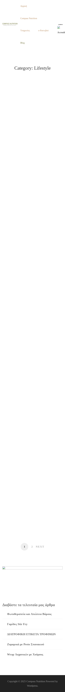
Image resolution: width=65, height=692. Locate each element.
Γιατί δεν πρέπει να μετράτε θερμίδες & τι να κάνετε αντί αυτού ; (31, 358)
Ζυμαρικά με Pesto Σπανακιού (25, 644)
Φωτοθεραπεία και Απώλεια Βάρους (29, 135)
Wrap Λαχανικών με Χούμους (25, 654)
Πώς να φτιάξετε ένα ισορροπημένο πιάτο (29, 462)
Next (40, 546)
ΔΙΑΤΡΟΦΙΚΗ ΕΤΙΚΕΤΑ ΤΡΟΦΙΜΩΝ (31, 634)
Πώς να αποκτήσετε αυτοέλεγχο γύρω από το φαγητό (31, 524)
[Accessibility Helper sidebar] (61, 30)
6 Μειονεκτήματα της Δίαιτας (25, 327)
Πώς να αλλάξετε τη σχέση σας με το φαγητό (30, 495)
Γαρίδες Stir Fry (17, 624)
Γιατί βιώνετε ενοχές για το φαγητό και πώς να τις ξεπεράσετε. (31, 199)
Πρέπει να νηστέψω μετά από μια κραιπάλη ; (28, 429)
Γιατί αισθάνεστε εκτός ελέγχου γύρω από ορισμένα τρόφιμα (30, 264)
